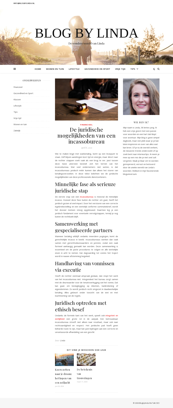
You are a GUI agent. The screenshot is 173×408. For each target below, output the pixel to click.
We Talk (152, 403)
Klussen (17, 99)
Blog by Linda (86, 33)
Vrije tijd (120, 69)
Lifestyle (74, 69)
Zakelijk (17, 130)
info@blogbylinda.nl (24, 3)
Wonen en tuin (55, 69)
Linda (62, 340)
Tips (132, 69)
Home (38, 69)
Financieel (18, 87)
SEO (157, 403)
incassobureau (86, 196)
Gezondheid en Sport (97, 69)
